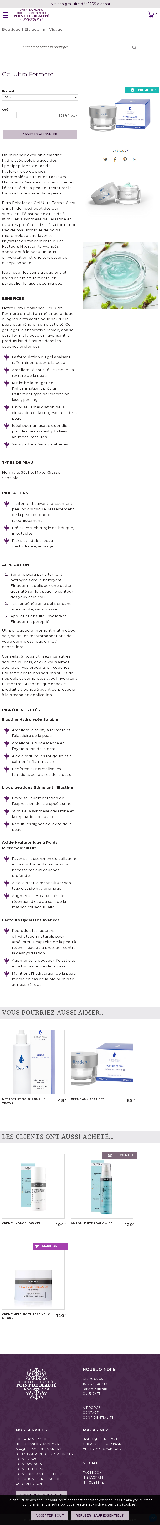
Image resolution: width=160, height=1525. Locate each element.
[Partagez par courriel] (135, 161)
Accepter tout (50, 1515)
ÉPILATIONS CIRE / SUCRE (38, 1479)
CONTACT (91, 1413)
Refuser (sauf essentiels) (100, 1515)
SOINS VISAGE (28, 1459)
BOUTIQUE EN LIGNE (100, 1439)
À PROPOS (92, 1408)
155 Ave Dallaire (95, 1384)
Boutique (11, 29)
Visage (56, 29)
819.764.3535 (93, 1379)
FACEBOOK (92, 1472)
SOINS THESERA (29, 1469)
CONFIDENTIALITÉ (98, 1417)
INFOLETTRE (93, 1482)
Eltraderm (35, 29)
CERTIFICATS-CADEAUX (102, 1449)
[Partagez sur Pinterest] (126, 161)
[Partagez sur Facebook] (116, 161)
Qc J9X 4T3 (91, 1393)
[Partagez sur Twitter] (106, 161)
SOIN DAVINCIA (29, 1464)
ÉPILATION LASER (31, 1439)
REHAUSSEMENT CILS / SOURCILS (44, 1454)
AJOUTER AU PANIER (40, 134)
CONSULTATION (29, 1484)
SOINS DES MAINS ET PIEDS (39, 1474)
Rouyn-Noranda (95, 1389)
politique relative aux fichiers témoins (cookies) (98, 1504)
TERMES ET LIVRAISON (102, 1444)
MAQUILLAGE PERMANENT (38, 1449)
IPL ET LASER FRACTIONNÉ (39, 1444)
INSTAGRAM (93, 1477)
